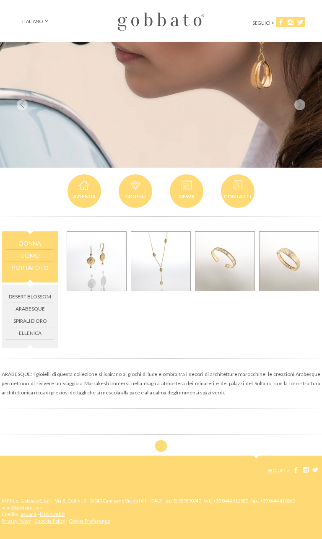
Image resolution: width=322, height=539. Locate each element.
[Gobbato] (161, 31)
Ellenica (30, 333)
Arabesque (30, 309)
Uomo (30, 255)
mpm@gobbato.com (22, 507)
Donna (30, 243)
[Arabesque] (97, 261)
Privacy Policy (16, 520)
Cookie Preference (89, 520)
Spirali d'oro (30, 321)
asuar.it (28, 514)
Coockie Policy (49, 520)
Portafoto (30, 267)
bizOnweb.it (52, 514)
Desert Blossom (30, 296)
